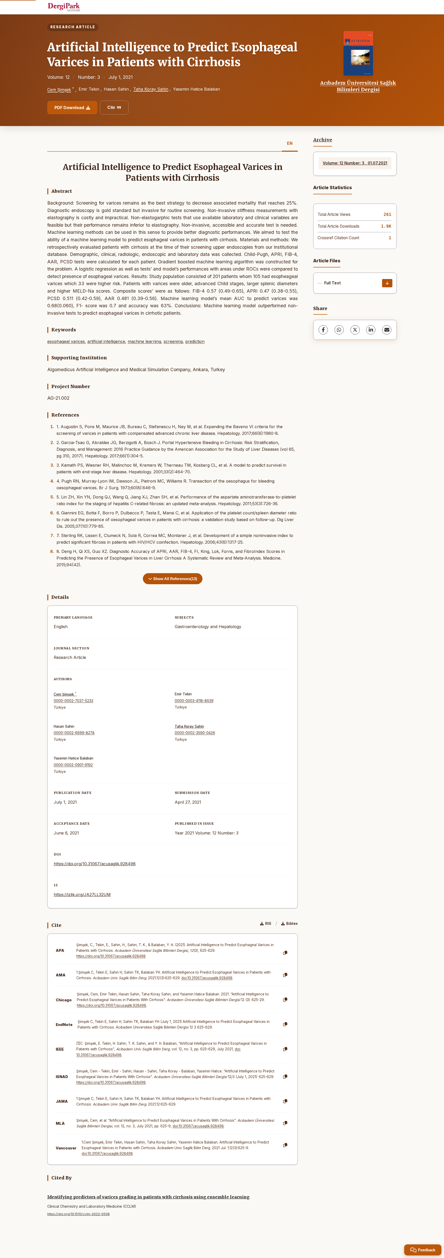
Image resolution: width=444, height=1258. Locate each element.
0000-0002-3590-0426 (195, 733)
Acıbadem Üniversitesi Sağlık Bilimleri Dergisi (358, 86)
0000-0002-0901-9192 (73, 765)
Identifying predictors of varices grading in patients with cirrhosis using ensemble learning (148, 1196)
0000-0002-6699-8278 (74, 733)
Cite (111, 107)
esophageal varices (66, 341)
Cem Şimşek (59, 89)
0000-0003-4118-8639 (194, 701)
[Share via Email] (386, 329)
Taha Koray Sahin (150, 89)
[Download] (387, 283)
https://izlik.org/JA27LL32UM (82, 894)
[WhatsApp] (339, 329)
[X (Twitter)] (355, 329)
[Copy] (285, 953)
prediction (195, 341)
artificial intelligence (106, 341)
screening (173, 341)
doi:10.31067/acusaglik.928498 (207, 978)
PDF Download (69, 107)
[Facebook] (323, 329)
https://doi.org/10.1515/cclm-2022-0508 (78, 1214)
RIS (268, 923)
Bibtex (292, 923)
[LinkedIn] (370, 329)
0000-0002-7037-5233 (73, 701)
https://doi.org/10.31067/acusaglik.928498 (95, 863)
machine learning (144, 341)
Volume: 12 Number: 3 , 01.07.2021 (355, 163)
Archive (322, 140)
